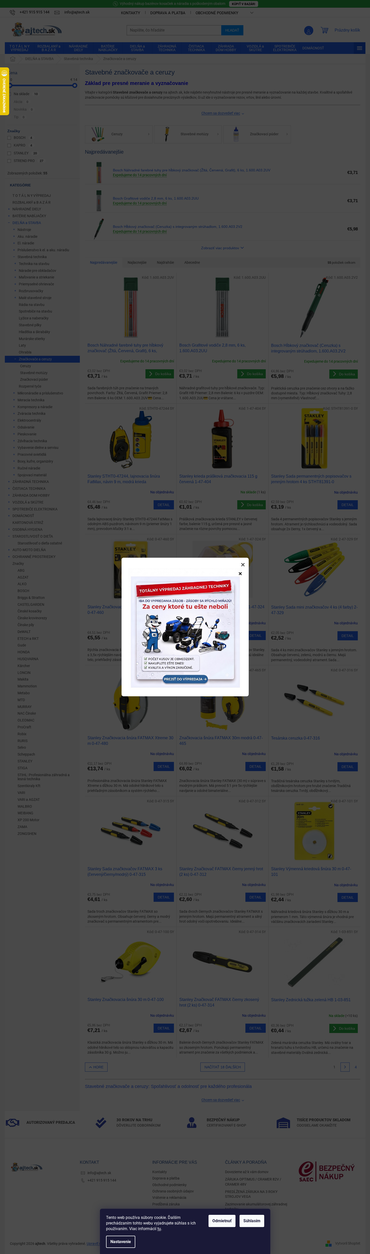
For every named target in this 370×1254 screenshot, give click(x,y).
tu (159, 1228)
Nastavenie (120, 1241)
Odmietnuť (222, 1220)
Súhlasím (251, 1220)
